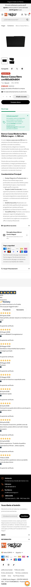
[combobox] (15, 20)
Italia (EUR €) (8, 552)
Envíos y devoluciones (7, 573)
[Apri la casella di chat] (27, 583)
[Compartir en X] (17, 69)
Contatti (3, 576)
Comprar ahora (15, 102)
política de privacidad (6, 570)
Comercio (10, 26)
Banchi (7, 83)
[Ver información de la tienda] (26, 235)
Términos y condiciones (21, 573)
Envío (3, 88)
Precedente (7, 310)
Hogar (3, 26)
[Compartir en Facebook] (12, 69)
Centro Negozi (11, 579)
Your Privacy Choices (18, 576)
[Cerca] (27, 115)
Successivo (20, 310)
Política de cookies (19, 570)
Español (18, 552)
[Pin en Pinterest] (22, 69)
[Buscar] (27, 20)
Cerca (9, 576)
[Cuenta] (22, 15)
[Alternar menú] (2, 15)
